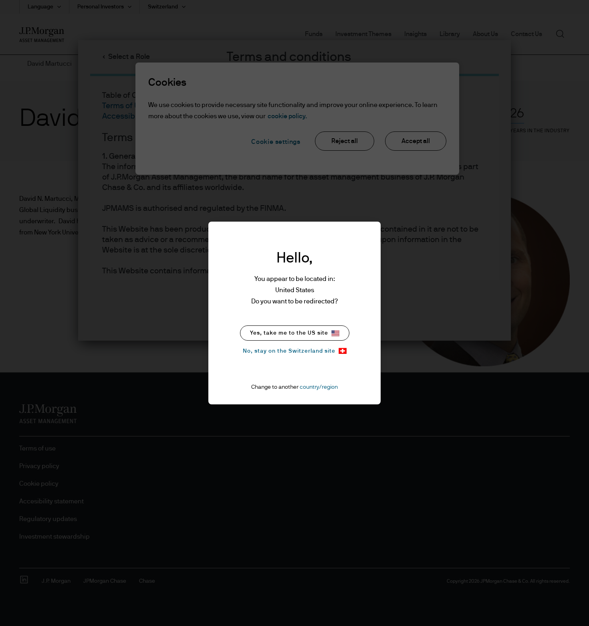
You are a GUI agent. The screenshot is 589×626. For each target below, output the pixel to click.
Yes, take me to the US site (289, 333)
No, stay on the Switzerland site (289, 351)
